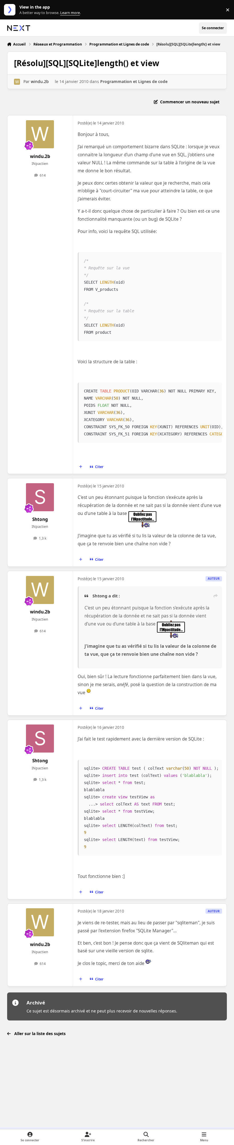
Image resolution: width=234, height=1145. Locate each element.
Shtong (40, 519)
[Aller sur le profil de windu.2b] (17, 82)
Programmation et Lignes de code (134, 81)
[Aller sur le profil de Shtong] (40, 497)
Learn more (11, 10)
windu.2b (40, 81)
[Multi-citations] (80, 466)
